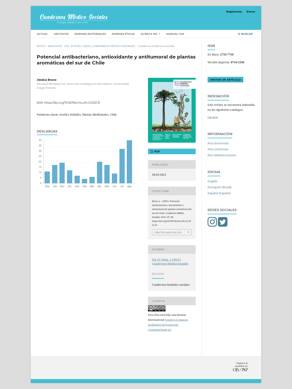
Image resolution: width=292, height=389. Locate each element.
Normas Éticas (123, 33)
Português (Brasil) (219, 187)
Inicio (41, 46)
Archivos (61, 33)
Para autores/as (218, 149)
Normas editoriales (90, 33)
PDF (156, 151)
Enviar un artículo (225, 79)
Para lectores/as (218, 143)
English (212, 181)
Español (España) (219, 193)
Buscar (246, 33)
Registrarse (234, 11)
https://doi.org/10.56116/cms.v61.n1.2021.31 (72, 102)
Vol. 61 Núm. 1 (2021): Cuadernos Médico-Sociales (99, 46)
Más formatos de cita (168, 232)
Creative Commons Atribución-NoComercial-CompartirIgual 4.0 (168, 324)
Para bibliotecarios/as (222, 155)
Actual (42, 33)
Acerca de (149, 33)
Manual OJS (175, 33)
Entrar (251, 11)
